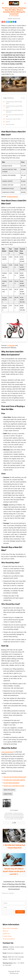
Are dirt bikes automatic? (11, 783)
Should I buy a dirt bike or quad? (13, 785)
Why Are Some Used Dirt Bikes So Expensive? (14, 111)
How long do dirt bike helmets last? (14, 777)
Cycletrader (11, 345)
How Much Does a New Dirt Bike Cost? (14, 102)
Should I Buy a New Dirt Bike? (13, 119)
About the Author (10, 124)
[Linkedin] (13, 823)
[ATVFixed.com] (14, 3)
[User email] (15, 823)
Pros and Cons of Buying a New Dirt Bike (15, 115)
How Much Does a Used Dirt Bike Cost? (14, 106)
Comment (20, 912)
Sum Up (8, 121)
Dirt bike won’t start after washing (14, 780)
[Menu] (3, 3)
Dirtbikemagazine (12, 196)
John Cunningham (15, 15)
